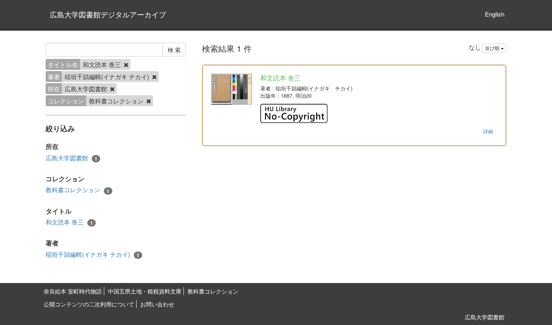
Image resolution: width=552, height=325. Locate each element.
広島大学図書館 (71, 157)
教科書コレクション (78, 189)
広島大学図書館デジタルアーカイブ (108, 14)
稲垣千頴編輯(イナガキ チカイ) (92, 254)
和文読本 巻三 (69, 222)
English (494, 14)
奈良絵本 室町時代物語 (73, 291)
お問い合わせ (157, 304)
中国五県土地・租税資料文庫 (144, 291)
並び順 (493, 47)
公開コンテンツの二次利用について (89, 304)
